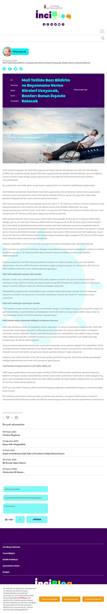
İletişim (6, 572)
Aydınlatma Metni (11, 566)
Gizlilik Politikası (10, 559)
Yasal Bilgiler (9, 553)
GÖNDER (37, 519)
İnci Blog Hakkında (11, 547)
